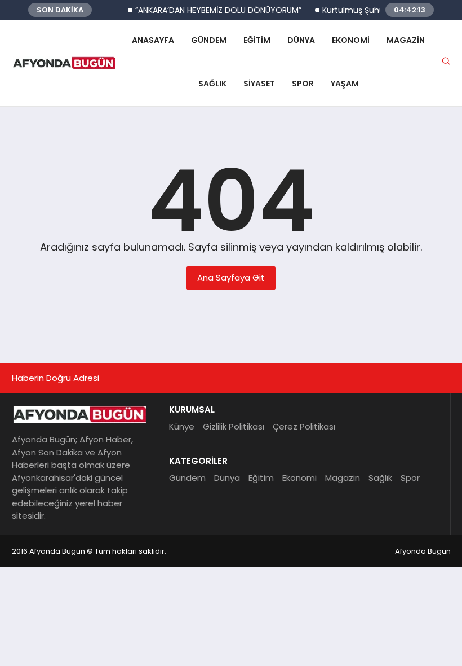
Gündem (208, 40)
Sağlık (212, 83)
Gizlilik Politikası (233, 426)
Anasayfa (153, 40)
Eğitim (256, 40)
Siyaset (259, 83)
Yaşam (345, 83)
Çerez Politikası (304, 426)
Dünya (301, 40)
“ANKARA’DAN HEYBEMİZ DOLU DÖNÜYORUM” (213, 10)
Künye (181, 426)
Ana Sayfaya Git (231, 277)
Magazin (406, 40)
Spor (303, 83)
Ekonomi (351, 40)
